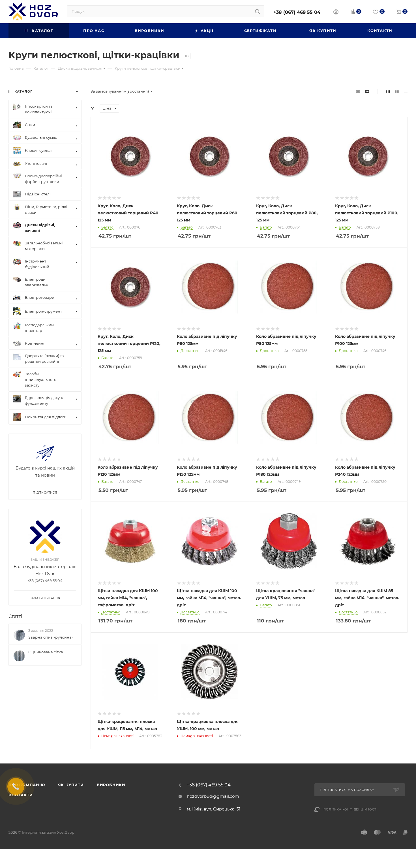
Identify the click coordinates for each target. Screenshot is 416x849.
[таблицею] (405, 91)
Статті (15, 616)
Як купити (71, 784)
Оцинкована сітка (45, 652)
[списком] (397, 91)
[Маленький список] (358, 91)
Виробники (111, 784)
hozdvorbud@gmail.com (213, 796)
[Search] (257, 11)
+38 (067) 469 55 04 (296, 12)
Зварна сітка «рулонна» (50, 637)
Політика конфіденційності (350, 809)
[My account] (335, 12)
